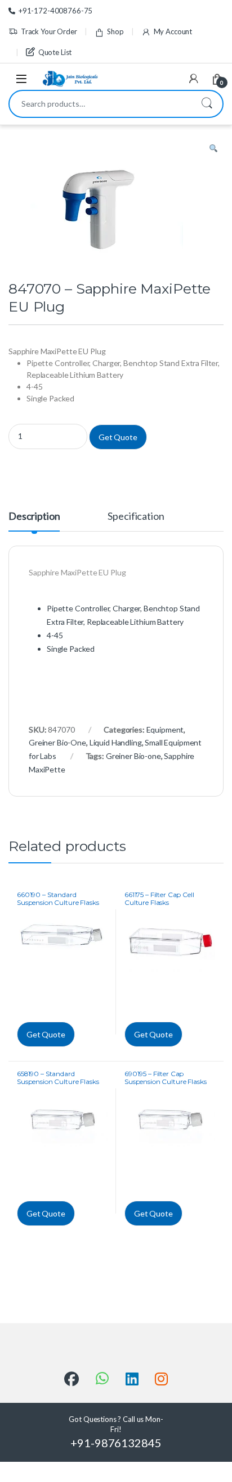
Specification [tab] (136, 516)
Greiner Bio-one (133, 756)
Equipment (165, 729)
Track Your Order (49, 31)
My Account (173, 31)
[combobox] (100, 104)
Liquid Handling (116, 742)
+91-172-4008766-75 (55, 10)
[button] (213, 148)
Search (206, 104)
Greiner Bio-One (57, 742)
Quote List (55, 52)
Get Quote (118, 437)
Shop (115, 31)
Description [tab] (34, 516)
